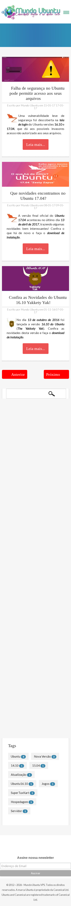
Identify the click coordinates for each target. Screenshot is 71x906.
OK (51, 394)
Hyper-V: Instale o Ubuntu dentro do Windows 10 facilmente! (31, 502)
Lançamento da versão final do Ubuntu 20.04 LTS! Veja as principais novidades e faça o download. (35, 473)
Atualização (18, 774)
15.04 (36, 765)
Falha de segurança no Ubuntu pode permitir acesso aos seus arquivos (37, 93)
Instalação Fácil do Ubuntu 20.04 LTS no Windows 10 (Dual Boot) (34, 457)
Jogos (46, 783)
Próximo (53, 374)
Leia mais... (35, 144)
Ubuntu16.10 (19, 783)
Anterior (18, 374)
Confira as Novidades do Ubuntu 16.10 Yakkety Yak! (37, 300)
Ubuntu (15, 756)
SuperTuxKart (20, 792)
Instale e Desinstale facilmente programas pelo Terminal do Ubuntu (35, 689)
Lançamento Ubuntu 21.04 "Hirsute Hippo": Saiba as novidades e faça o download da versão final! (31, 442)
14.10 (15, 765)
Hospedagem (19, 802)
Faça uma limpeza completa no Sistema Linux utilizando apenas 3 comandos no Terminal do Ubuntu (34, 705)
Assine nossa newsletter (35, 857)
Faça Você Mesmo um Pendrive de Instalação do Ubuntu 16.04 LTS (31, 661)
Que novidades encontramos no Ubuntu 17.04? (37, 196)
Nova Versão (42, 756)
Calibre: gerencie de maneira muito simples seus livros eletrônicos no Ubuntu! (35, 488)
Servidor (16, 811)
